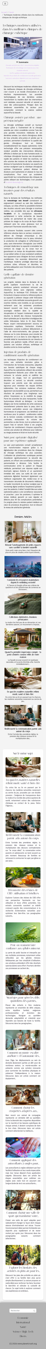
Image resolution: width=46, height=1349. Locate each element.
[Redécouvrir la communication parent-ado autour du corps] (22, 715)
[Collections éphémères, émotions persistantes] (22, 604)
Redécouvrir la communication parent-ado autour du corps (23, 730)
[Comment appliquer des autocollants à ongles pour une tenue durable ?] (23, 1147)
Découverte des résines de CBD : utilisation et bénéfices (23, 892)
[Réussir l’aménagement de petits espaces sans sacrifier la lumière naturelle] (22, 531)
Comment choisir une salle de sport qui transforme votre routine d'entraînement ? (23, 1216)
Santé (11, 12)
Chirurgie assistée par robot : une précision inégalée (22, 65)
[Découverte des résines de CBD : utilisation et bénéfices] (23, 877)
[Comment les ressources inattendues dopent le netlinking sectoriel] (22, 566)
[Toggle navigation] (5, 3)
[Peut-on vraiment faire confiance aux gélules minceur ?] (23, 932)
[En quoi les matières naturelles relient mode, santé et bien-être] (22, 678)
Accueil (4, 12)
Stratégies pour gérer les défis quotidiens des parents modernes (23, 1001)
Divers (23, 1336)
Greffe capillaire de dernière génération (22, 73)
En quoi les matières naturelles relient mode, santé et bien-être (23, 692)
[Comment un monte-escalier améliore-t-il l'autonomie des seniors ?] (23, 1040)
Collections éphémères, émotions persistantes (23, 618)
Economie (23, 1317)
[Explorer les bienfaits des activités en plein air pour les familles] (23, 1255)
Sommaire (23, 62)
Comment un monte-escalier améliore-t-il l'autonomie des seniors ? (23, 1056)
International (23, 1322)
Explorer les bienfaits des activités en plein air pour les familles (23, 1271)
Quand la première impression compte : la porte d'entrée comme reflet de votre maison (23, 654)
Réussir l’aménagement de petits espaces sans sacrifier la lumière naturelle (23, 546)
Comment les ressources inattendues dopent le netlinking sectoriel (23, 581)
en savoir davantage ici (14, 182)
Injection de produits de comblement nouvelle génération (22, 76)
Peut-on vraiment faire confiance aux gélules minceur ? (23, 948)
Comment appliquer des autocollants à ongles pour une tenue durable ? (23, 1163)
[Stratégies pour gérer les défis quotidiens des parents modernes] (23, 985)
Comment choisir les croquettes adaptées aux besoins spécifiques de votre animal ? (23, 1112)
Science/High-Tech (23, 1331)
